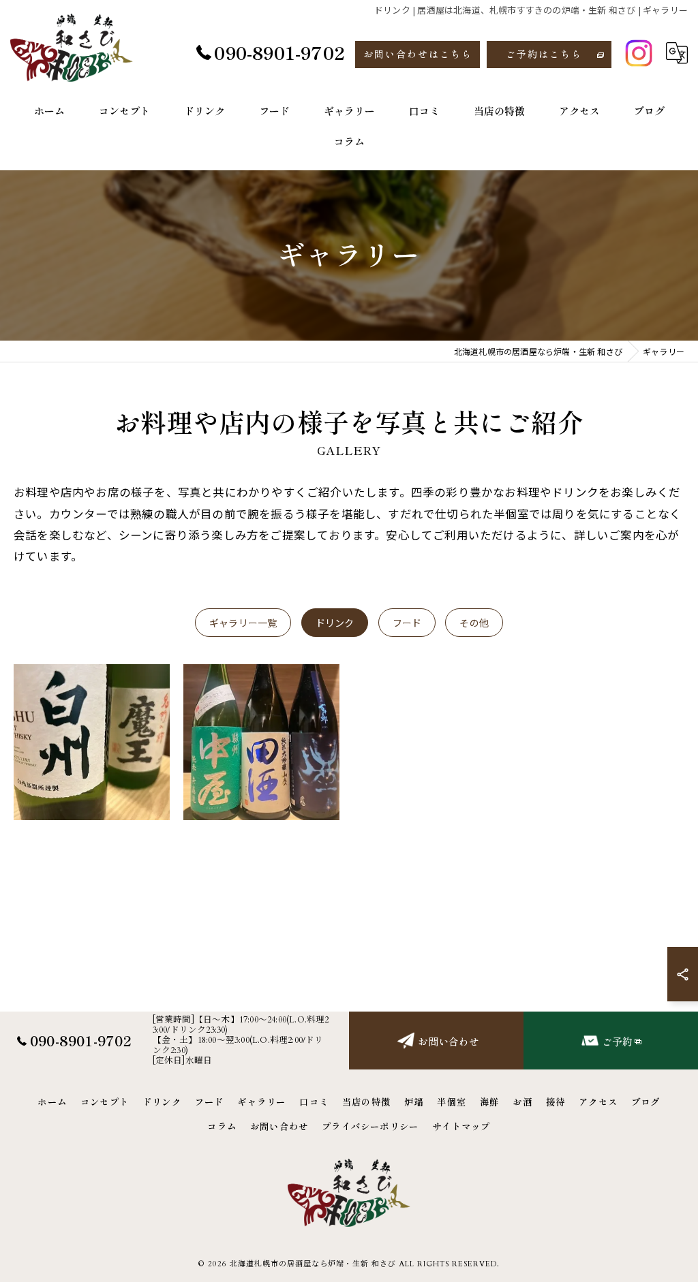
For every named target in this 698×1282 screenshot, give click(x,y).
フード (407, 622)
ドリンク (335, 622)
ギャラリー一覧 (243, 622)
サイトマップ (461, 1126)
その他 (474, 622)
